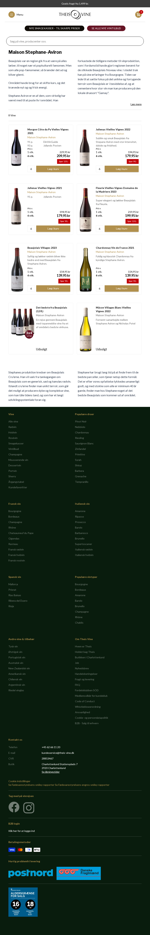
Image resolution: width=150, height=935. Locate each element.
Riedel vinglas (16, 690)
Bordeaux (13, 516)
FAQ (77, 684)
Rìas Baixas (14, 595)
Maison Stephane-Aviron (41, 137)
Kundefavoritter (17, 487)
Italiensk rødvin (84, 549)
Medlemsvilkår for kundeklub (91, 695)
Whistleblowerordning (88, 706)
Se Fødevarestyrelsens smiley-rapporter (31, 784)
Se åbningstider (51, 771)
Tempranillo (81, 481)
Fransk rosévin (16, 560)
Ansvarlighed (82, 712)
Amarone (80, 511)
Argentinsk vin (16, 684)
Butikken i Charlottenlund (89, 657)
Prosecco (80, 522)
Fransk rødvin (16, 549)
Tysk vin (13, 646)
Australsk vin (15, 662)
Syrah (78, 459)
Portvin (12, 470)
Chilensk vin (15, 679)
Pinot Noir (81, 421)
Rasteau (13, 543)
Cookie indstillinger (19, 781)
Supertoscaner (83, 543)
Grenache (80, 476)
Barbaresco (81, 533)
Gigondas (13, 538)
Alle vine (13, 421)
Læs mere (136, 104)
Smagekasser (16, 443)
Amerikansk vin (17, 673)
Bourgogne (14, 511)
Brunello (80, 538)
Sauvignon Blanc (84, 443)
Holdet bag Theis (85, 651)
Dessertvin (14, 465)
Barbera (79, 470)
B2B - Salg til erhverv (87, 723)
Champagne (15, 454)
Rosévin (13, 437)
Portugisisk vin (16, 657)
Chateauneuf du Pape (20, 533)
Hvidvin (12, 432)
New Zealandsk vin (19, 668)
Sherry (12, 476)
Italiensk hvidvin (84, 554)
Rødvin (12, 426)
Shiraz (78, 465)
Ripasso (79, 516)
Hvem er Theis (83, 646)
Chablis (79, 622)
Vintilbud (13, 448)
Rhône (12, 527)
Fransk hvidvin (16, 554)
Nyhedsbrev (82, 668)
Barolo (78, 527)
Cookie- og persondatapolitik (91, 717)
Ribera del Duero (17, 600)
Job (77, 662)
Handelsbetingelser (86, 673)
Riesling (79, 437)
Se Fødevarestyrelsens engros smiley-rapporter (82, 784)
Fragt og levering (84, 679)
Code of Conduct (85, 701)
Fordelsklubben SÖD (87, 690)
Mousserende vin (18, 459)
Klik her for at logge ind (21, 830)
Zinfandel (80, 448)
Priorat (12, 589)
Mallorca (13, 584)
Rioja (11, 606)
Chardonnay (82, 432)
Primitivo (80, 454)
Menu (20, 14)
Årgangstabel (16, 481)
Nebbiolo (80, 426)
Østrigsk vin (15, 651)
